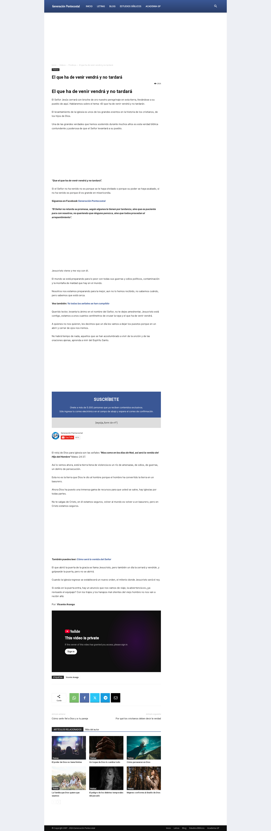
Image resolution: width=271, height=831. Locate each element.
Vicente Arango (72, 677)
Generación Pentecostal (92, 200)
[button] (215, 6)
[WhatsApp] (74, 698)
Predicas (72, 65)
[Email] (115, 698)
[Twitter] (95, 698)
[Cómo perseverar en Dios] (144, 748)
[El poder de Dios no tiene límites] (69, 748)
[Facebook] (84, 698)
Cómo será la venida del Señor (94, 559)
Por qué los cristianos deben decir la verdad (138, 718)
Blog (112, 6)
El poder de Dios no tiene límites (67, 762)
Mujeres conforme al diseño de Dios (143, 792)
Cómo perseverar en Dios (138, 762)
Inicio (89, 6)
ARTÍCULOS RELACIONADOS (68, 729)
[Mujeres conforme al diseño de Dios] (144, 778)
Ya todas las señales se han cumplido (88, 303)
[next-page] (59, 802)
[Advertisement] (135, 38)
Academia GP (153, 6)
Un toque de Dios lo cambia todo (104, 762)
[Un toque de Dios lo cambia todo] (106, 748)
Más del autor (92, 729)
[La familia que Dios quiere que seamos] (69, 778)
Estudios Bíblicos (130, 6)
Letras (101, 6)
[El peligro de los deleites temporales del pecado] (106, 778)
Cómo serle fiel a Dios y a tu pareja (70, 718)
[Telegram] (105, 698)
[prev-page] (54, 802)
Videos (62, 65)
